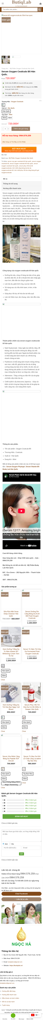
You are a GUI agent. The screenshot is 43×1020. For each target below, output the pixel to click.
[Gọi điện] (13, 1016)
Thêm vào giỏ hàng (21, 129)
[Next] (38, 33)
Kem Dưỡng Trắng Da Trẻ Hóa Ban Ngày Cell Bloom (11, 707)
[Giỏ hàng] (41, 3)
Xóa (40, 100)
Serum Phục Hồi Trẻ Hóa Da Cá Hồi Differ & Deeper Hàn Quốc (32, 707)
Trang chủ (5, 68)
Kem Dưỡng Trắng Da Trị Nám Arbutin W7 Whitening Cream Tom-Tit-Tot (11, 652)
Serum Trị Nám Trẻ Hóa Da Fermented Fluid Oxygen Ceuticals (32, 651)
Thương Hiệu (6, 101)
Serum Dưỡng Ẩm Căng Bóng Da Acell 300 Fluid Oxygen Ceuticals (32, 615)
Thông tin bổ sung (10, 184)
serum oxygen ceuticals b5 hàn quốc (21, 163)
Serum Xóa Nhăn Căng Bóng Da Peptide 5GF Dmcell (11, 758)
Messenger (21, 1018)
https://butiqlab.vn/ (16, 965)
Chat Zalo (4, 1018)
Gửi (21, 854)
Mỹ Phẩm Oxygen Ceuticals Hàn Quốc (22, 68)
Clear (3, 680)
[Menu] (3, 3)
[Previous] (5, 33)
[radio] (3, 104)
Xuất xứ (4, 108)
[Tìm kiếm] (40, 9)
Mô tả (5, 179)
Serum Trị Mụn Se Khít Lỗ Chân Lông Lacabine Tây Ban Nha (32, 758)
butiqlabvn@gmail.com (15, 962)
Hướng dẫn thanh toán (12, 188)
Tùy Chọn (5, 114)
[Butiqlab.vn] (21, 3)
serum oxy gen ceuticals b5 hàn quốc (19, 161)
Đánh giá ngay (21, 816)
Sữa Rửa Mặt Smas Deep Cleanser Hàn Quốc (11, 614)
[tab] (22, 178)
